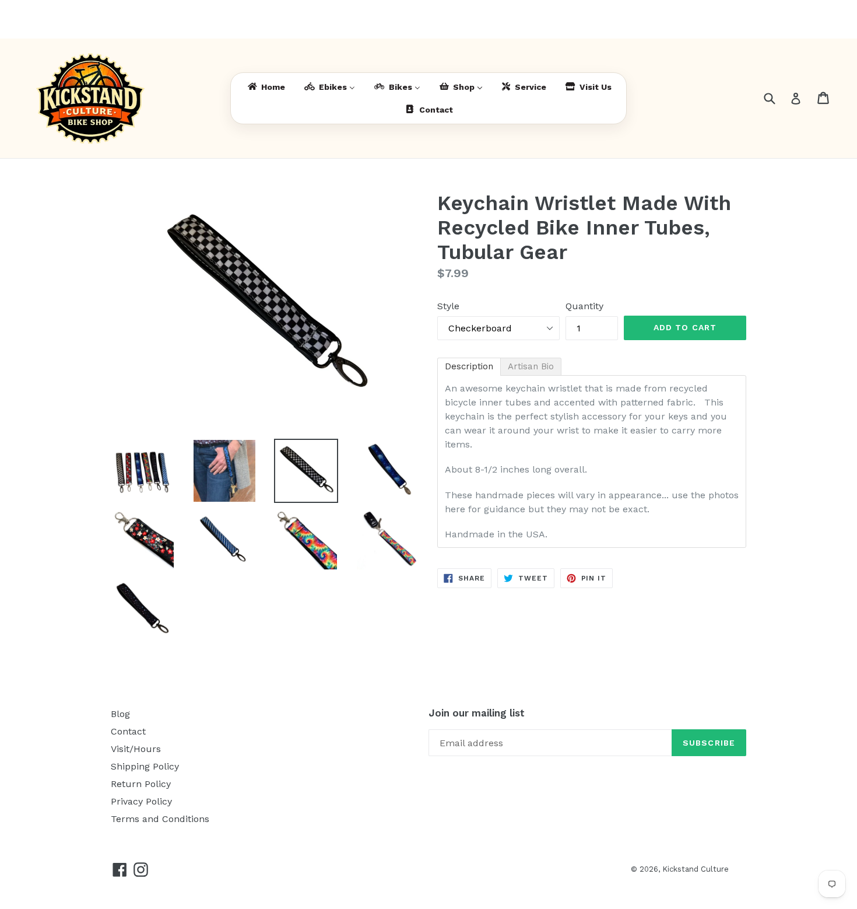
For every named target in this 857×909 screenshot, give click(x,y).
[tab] (469, 367)
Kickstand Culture (695, 869)
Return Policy (141, 783)
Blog (120, 713)
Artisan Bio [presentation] (531, 366)
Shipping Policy (145, 766)
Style (448, 306)
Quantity (584, 306)
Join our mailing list (476, 713)
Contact (128, 731)
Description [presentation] (469, 366)
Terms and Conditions (160, 818)
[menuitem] (265, 87)
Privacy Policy (141, 801)
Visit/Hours (136, 748)
